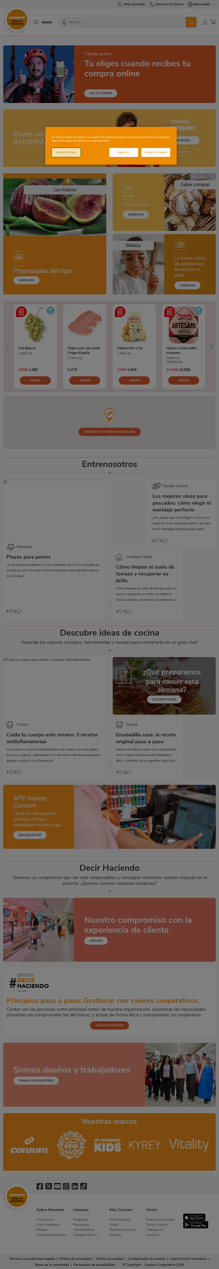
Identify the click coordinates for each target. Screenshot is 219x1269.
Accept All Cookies (156, 152)
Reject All (124, 152)
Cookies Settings (66, 152)
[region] (111, 146)
